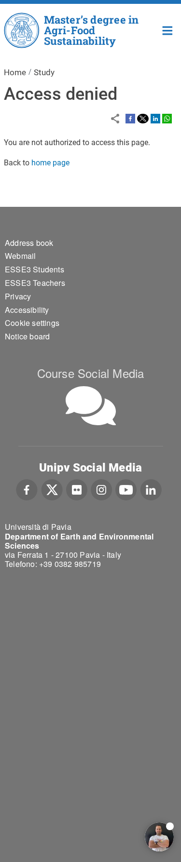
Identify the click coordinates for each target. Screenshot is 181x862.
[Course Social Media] (91, 405)
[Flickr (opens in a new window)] (76, 489)
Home (168, 30)
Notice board (27, 336)
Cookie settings (32, 322)
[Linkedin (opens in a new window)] (151, 489)
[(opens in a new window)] (130, 118)
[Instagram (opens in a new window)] (101, 489)
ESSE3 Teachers (35, 282)
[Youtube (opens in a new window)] (126, 489)
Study (44, 72)
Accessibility (27, 309)
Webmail (20, 255)
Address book (29, 242)
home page (50, 162)
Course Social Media (90, 372)
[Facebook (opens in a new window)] (27, 489)
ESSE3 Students (34, 269)
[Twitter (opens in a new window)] (52, 489)
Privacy (18, 296)
